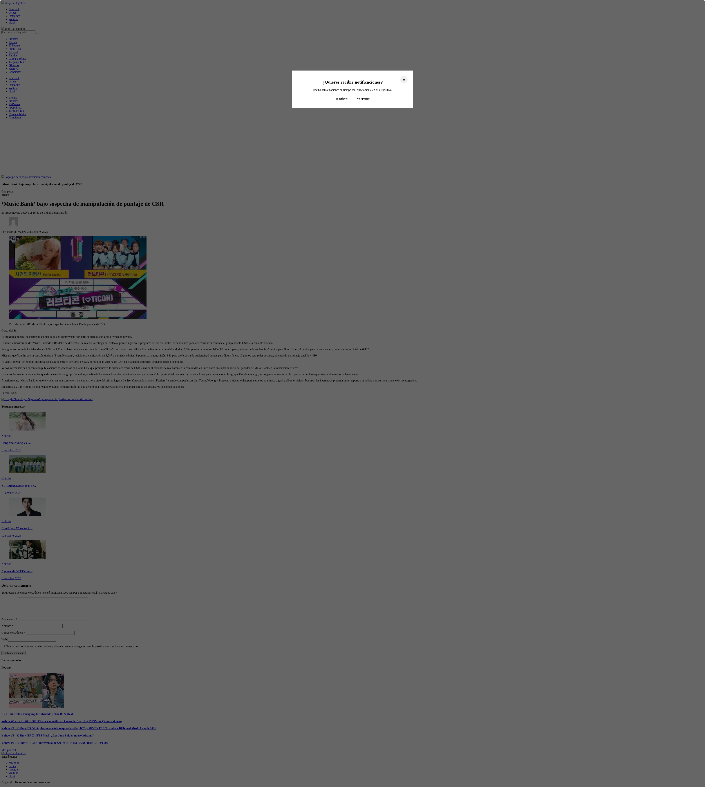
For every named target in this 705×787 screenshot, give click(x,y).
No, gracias (363, 98)
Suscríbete (341, 98)
